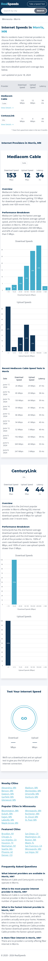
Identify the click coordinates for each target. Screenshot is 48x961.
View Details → (7, 107)
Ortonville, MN (32, 793)
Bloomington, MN (10, 810)
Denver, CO (7, 855)
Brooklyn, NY (8, 833)
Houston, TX (7, 842)
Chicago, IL (7, 836)
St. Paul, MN (31, 819)
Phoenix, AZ (7, 852)
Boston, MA (30, 839)
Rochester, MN (32, 813)
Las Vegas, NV (31, 852)
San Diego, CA (31, 833)
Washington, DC (33, 836)
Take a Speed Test (37, 4)
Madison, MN (31, 787)
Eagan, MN (7, 816)
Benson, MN (7, 790)
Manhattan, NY (9, 846)
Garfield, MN (8, 797)
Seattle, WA (7, 849)
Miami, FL (29, 842)
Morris (17, 19)
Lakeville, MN (8, 819)
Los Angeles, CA (9, 839)
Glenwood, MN (9, 800)
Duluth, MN (7, 813)
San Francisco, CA (33, 846)
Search (40, 10)
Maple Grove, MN (10, 823)
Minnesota (7, 19)
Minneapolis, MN (33, 810)
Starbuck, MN (31, 797)
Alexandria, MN (9, 787)
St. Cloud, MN (31, 816)
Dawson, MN (8, 793)
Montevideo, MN (33, 790)
